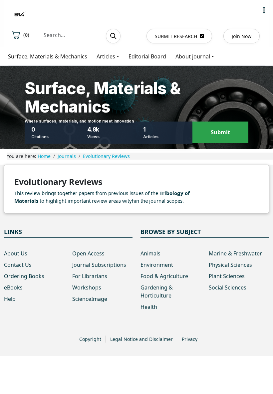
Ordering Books (24, 276)
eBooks (13, 287)
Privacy (189, 339)
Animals (150, 253)
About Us (15, 253)
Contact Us (18, 264)
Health (148, 307)
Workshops (86, 287)
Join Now (241, 36)
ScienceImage (89, 299)
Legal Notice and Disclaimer (141, 339)
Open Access (88, 253)
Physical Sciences (230, 264)
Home (44, 156)
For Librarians (89, 276)
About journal (192, 56)
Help (10, 299)
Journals (67, 156)
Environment (156, 264)
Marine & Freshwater (235, 253)
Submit (220, 132)
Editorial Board (147, 56)
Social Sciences (227, 287)
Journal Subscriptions (99, 264)
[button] (264, 10)
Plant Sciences (227, 276)
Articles (106, 56)
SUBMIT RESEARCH (176, 36)
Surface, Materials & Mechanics (47, 56)
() (26, 35)
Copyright (90, 339)
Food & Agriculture (164, 276)
